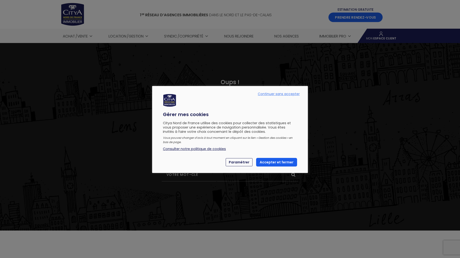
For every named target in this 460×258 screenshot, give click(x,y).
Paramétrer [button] (239, 162)
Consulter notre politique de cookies (194, 149)
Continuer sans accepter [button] (279, 94)
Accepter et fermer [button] (276, 162)
